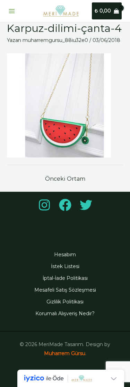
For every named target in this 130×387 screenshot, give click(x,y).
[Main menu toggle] (12, 11)
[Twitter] (86, 205)
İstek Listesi (65, 266)
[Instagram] (44, 205)
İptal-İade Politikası (65, 278)
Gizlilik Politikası (65, 302)
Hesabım (65, 254)
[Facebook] (65, 205)
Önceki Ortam (65, 178)
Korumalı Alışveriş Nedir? (65, 313)
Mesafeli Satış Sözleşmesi (65, 290)
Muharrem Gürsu (64, 353)
